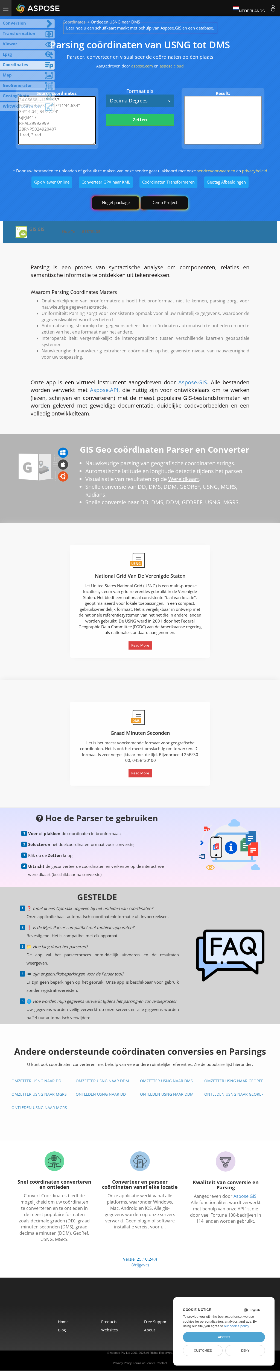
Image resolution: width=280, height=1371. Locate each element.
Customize (203, 1350)
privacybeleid (254, 170)
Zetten (140, 120)
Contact (162, 1363)
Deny (245, 1350)
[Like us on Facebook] (129, 1301)
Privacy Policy (122, 1363)
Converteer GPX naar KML (105, 182)
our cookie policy (236, 1326)
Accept (224, 1337)
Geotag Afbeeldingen (226, 182)
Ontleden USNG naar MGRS (39, 1107)
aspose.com (142, 66)
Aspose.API (104, 390)
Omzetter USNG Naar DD (36, 1080)
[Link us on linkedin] (152, 1301)
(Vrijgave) (140, 1264)
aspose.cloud (172, 66)
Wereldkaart (183, 479)
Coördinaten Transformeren (168, 182)
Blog (62, 1329)
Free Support (156, 1321)
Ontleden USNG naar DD (101, 1094)
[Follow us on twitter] (140, 1301)
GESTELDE (91, 231)
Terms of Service (144, 1363)
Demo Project (164, 202)
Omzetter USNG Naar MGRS (39, 1094)
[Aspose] (38, 8)
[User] (273, 8)
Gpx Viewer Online (51, 182)
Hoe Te (68, 231)
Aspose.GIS (192, 382)
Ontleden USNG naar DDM (167, 1094)
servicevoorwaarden (216, 170)
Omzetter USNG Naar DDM (102, 1080)
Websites (109, 1329)
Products (109, 1321)
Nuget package (116, 202)
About (149, 1329)
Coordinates (74, 22)
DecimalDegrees (129, 100)
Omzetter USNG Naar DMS (166, 1080)
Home (63, 1321)
